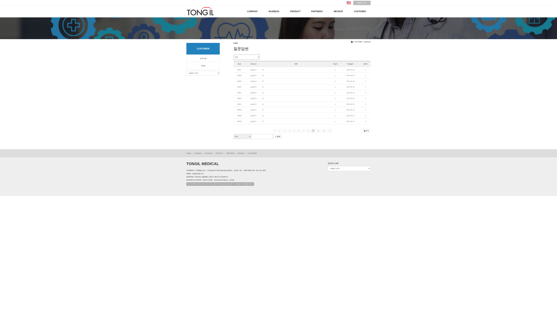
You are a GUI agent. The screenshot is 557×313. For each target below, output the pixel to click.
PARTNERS (316, 11)
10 (318, 131)
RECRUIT (338, 11)
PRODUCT (295, 11)
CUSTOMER (360, 11)
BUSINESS (274, 11)
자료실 (203, 66)
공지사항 (203, 58)
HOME (188, 153)
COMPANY (252, 11)
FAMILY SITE (362, 3)
